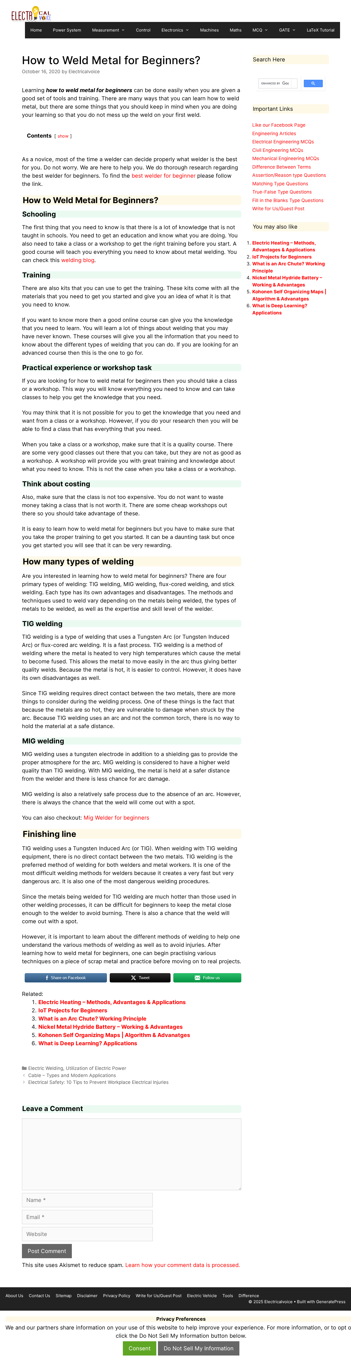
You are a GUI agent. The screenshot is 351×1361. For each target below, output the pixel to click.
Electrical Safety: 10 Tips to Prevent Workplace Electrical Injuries (98, 1082)
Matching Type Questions (280, 183)
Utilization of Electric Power (96, 1068)
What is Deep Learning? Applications (87, 1043)
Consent (140, 1348)
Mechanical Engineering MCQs (285, 158)
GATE (284, 30)
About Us (14, 1295)
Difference (249, 1295)
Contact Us (39, 1295)
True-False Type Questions (282, 192)
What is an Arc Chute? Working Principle (92, 1018)
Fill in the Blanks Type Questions (288, 200)
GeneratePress (331, 1301)
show (63, 136)
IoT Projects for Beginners (72, 1010)
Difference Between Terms (281, 167)
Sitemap (64, 1295)
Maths (236, 30)
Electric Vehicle (202, 1295)
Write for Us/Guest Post (278, 208)
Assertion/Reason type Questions (289, 175)
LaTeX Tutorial (321, 30)
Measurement (105, 30)
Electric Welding (45, 1068)
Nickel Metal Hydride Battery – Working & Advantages (110, 1027)
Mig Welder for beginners (116, 817)
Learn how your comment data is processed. (182, 1265)
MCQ (257, 30)
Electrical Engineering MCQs (283, 141)
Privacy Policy (116, 1295)
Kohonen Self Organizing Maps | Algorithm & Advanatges (114, 1035)
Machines (209, 30)
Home (36, 30)
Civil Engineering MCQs (277, 150)
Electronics (172, 30)
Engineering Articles (274, 133)
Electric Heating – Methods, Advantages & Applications (112, 1002)
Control (143, 30)
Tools (227, 1295)
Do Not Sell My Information (199, 1348)
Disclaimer (87, 1295)
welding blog (77, 260)
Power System (67, 30)
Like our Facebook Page (278, 125)
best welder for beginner (164, 175)
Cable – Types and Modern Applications (72, 1075)
